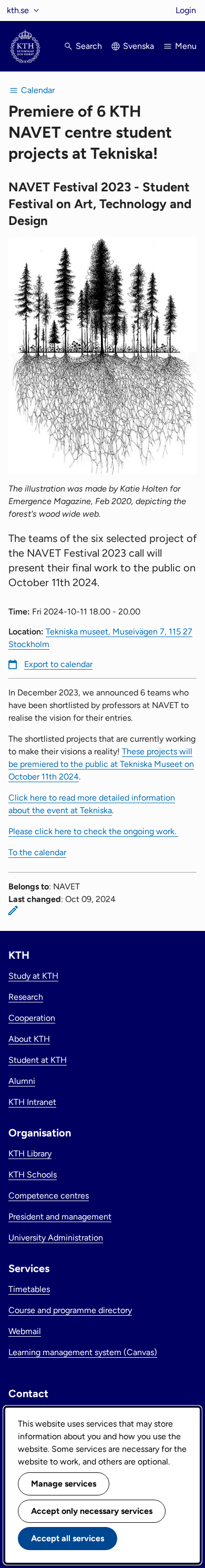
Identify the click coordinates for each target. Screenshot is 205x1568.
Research (25, 997)
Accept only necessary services (91, 1511)
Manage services (63, 1484)
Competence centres (48, 1196)
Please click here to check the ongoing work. (93, 831)
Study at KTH (33, 976)
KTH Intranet (32, 1102)
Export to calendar (58, 664)
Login (186, 10)
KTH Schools (32, 1175)
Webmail (24, 1331)
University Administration (55, 1238)
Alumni (21, 1081)
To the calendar (37, 852)
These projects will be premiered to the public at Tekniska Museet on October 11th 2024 (101, 764)
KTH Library (30, 1154)
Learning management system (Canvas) (82, 1352)
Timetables (29, 1289)
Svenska (138, 46)
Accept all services (67, 1538)
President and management (59, 1217)
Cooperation (31, 1018)
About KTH (29, 1039)
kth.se (18, 10)
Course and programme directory (70, 1310)
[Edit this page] (13, 910)
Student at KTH (37, 1060)
